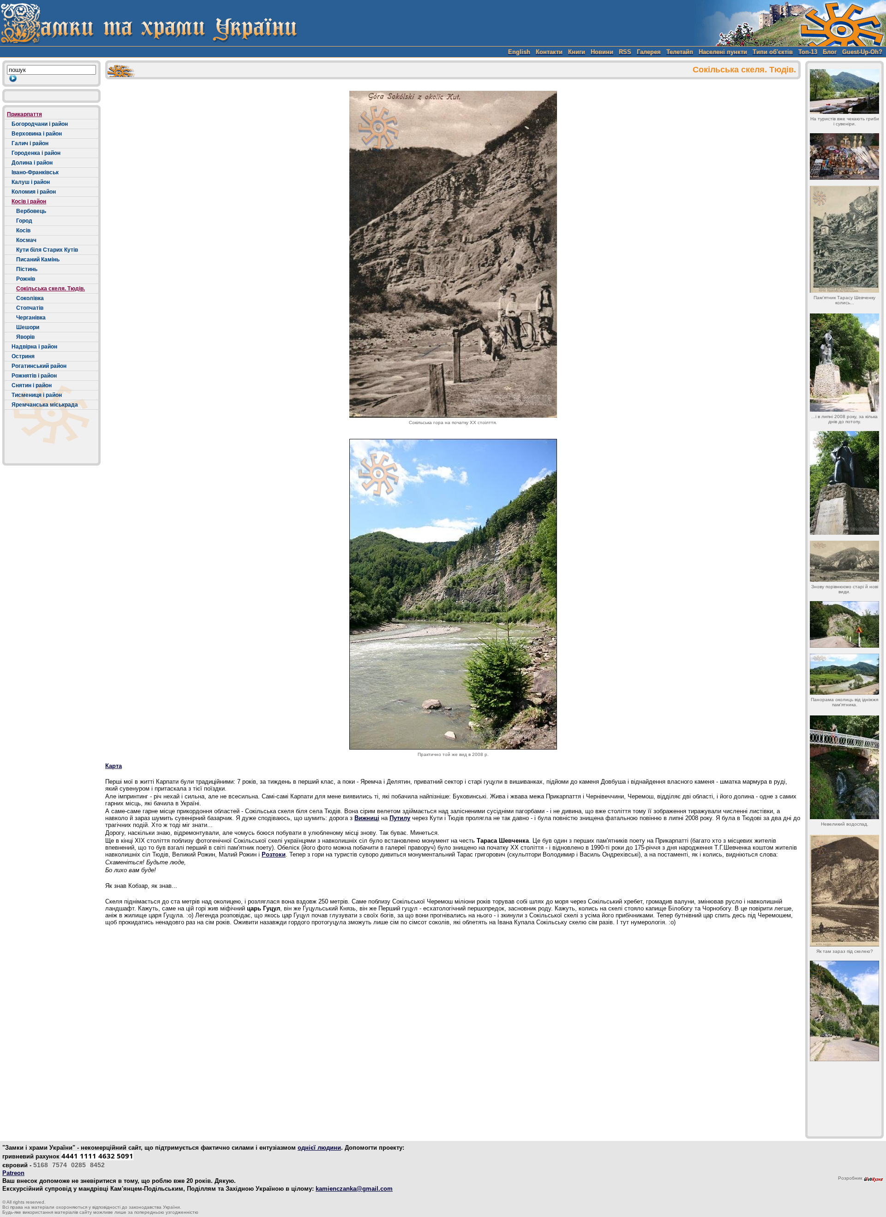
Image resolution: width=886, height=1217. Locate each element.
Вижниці (366, 818)
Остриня (23, 356)
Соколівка (30, 298)
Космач (26, 240)
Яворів (25, 337)
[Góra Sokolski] (453, 254)
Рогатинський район (39, 366)
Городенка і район (36, 153)
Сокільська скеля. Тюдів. (50, 288)
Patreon (13, 1173)
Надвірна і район (34, 346)
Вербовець (31, 211)
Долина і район (32, 163)
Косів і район (29, 201)
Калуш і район (31, 182)
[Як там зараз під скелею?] (844, 890)
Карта (113, 765)
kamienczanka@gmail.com (354, 1188)
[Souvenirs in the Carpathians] (844, 91)
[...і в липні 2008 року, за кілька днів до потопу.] (844, 362)
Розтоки (274, 854)
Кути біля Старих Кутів (47, 250)
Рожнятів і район (34, 375)
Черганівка (31, 317)
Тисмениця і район (37, 395)
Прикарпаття (24, 114)
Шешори (27, 327)
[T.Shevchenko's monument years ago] (844, 239)
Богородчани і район (40, 124)
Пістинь (26, 269)
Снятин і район (32, 385)
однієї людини (319, 1147)
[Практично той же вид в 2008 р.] (453, 594)
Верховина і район (37, 133)
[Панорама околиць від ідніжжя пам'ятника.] (844, 674)
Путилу (399, 818)
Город (24, 221)
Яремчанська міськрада (45, 405)
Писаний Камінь (38, 259)
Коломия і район (34, 192)
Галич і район (30, 143)
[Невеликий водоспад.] (844, 767)
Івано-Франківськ (35, 172)
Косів (23, 230)
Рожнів (25, 279)
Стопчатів (29, 308)
